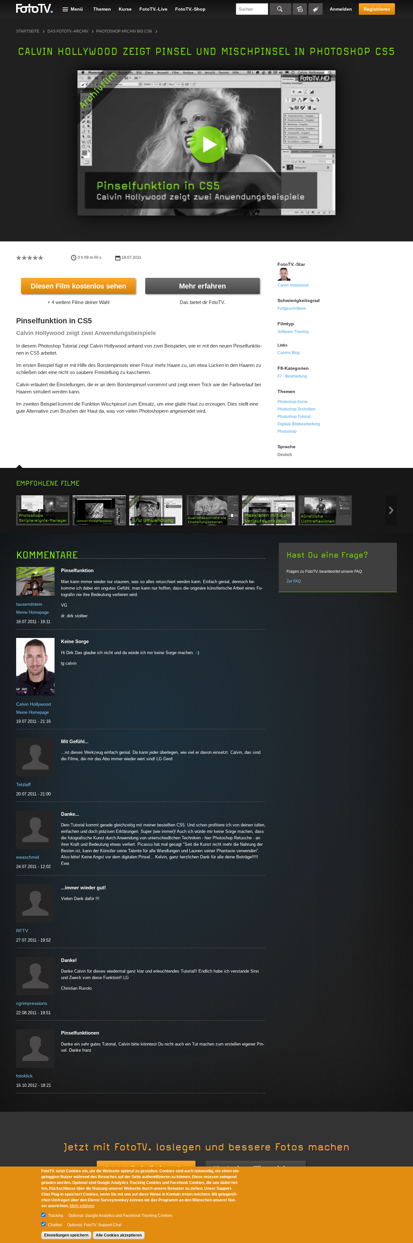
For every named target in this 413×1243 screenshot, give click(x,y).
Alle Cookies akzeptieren (119, 1235)
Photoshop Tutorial (294, 416)
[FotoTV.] (34, 9)
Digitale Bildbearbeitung (298, 424)
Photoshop (287, 431)
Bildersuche (300, 9)
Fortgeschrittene (291, 308)
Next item (391, 510)
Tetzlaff (23, 784)
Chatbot (55, 1225)
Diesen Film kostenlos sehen (78, 286)
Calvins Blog (288, 352)
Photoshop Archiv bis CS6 (124, 31)
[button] (207, 144)
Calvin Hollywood (292, 285)
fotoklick (24, 1075)
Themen (102, 9)
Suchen (280, 9)
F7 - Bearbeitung (292, 376)
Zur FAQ (294, 581)
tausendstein (29, 604)
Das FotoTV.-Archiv (67, 31)
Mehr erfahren (202, 286)
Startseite (27, 31)
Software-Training (293, 331)
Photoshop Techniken (296, 409)
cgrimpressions (31, 1003)
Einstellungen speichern (66, 1235)
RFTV (22, 930)
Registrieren (377, 9)
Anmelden (341, 9)
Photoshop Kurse (292, 401)
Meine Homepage (32, 612)
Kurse (125, 9)
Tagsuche (315, 9)
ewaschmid (27, 857)
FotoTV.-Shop (190, 9)
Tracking (55, 1215)
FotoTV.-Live (153, 9)
